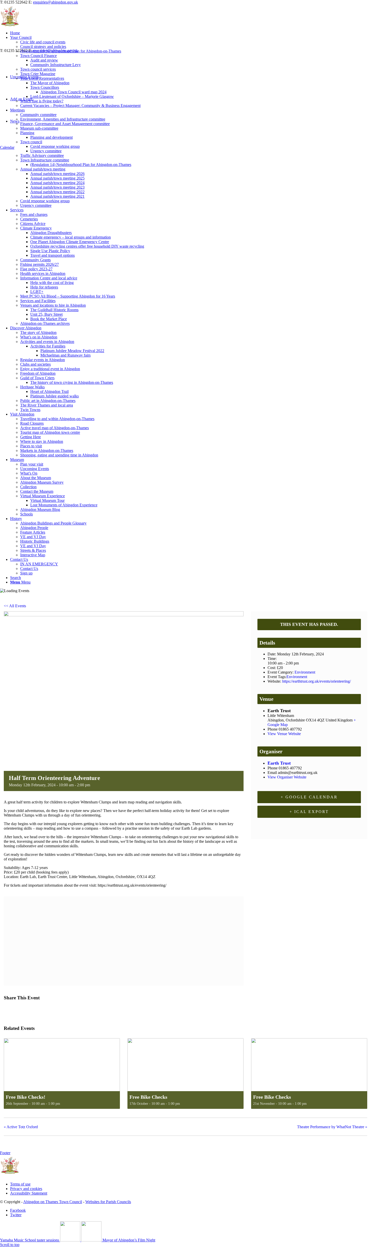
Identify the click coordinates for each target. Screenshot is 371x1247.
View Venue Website (284, 734)
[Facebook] (9, 1010)
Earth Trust (279, 763)
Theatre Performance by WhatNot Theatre (332, 1127)
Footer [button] (5, 1153)
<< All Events (15, 606)
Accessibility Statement (28, 1193)
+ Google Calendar (309, 797)
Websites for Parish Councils (108, 1202)
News (14, 121)
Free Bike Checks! (25, 1097)
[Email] (34, 1010)
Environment (305, 672)
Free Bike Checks (148, 1097)
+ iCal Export (309, 811)
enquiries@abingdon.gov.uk (55, 2)
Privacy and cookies (26, 1188)
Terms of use (20, 1184)
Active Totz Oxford (21, 1127)
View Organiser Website (287, 777)
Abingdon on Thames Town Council (52, 1202)
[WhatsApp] (46, 1010)
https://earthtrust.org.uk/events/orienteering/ (316, 681)
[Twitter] (21, 1010)
